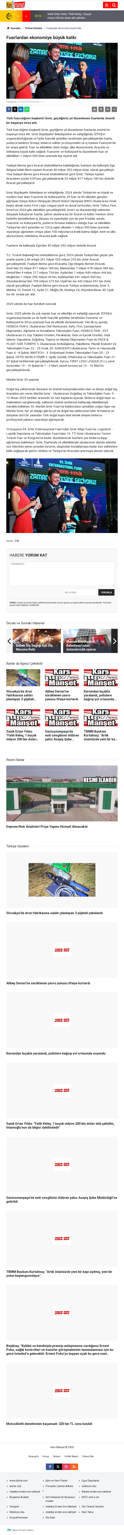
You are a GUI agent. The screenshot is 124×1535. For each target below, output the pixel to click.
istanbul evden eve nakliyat (25, 1491)
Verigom (14, 1506)
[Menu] (106, 5)
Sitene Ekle (88, 1456)
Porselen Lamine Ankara (59, 1486)
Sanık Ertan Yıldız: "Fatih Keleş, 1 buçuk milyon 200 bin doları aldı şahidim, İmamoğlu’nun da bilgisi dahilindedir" (69, 16)
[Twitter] (14, 109)
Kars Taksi (87, 1512)
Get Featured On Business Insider (60, 1499)
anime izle (15, 1486)
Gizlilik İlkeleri (71, 1456)
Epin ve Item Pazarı (56, 1480)
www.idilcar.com (19, 1480)
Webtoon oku (17, 1512)
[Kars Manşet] (16, 4)
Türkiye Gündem (33, 28)
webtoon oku (89, 1486)
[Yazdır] (94, 109)
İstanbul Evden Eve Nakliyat (61, 1506)
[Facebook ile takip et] (50, 1467)
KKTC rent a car (90, 1497)
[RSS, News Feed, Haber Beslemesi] (74, 1467)
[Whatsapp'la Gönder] (26, 109)
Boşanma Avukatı (19, 1497)
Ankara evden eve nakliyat (96, 1491)
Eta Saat (50, 1517)
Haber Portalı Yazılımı (23, 1530)
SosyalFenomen (19, 1517)
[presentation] (18, 16)
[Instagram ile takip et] (66, 1467)
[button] (101, 109)
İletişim (57, 1456)
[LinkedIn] (20, 109)
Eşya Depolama (90, 1480)
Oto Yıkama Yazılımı (93, 1506)
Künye (46, 1456)
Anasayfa (15, 28)
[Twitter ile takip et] (58, 1467)
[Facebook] (8, 109)
